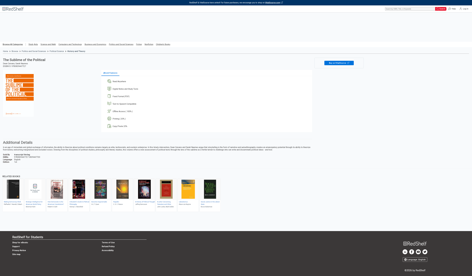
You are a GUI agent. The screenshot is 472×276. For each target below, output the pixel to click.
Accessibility (108, 250)
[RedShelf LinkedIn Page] (405, 253)
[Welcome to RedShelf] (13, 8)
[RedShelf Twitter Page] (424, 253)
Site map (16, 254)
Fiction (139, 44)
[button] (207, 81)
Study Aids (33, 44)
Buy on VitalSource (338, 63)
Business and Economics (95, 44)
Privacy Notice (19, 250)
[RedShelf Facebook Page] (411, 253)
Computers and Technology (70, 44)
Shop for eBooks (20, 242)
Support (16, 246)
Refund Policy (108, 246)
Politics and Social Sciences (121, 44)
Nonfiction (149, 44)
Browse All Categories (13, 44)
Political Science (57, 51)
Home (5, 51)
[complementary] (236, 190)
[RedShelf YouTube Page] (418, 253)
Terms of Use (108, 242)
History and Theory (76, 51)
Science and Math (48, 44)
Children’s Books (163, 44)
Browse (15, 51)
